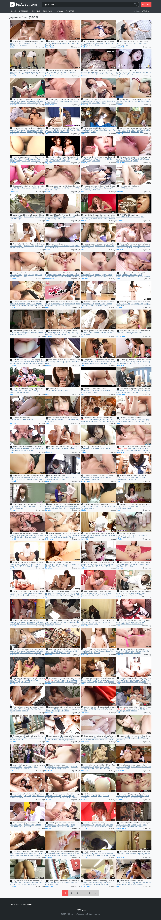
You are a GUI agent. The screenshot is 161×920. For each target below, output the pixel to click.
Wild (104, 421)
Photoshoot (49, 624)
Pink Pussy (96, 161)
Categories (23, 11)
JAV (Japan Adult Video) (134, 450)
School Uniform (137, 624)
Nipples (18, 711)
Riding (108, 884)
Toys (38, 103)
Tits (35, 43)
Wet (126, 43)
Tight (131, 101)
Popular (59, 11)
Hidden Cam (85, 854)
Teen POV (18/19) (25, 593)
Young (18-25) (136, 72)
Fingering (124, 537)
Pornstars (47, 11)
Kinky (88, 334)
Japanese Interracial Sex (89, 738)
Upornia (84, 423)
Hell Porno (49, 539)
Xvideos (12, 47)
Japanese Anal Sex (51, 797)
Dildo (35, 188)
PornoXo (119, 192)
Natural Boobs (125, 161)
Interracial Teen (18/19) (107, 738)
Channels (36, 11)
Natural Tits (68, 101)
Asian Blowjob (107, 74)
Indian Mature (29, 362)
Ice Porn (84, 568)
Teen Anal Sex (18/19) (23, 74)
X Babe (83, 510)
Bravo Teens (121, 828)
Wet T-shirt (120, 43)
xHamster (120, 365)
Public (52, 247)
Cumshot (48, 74)
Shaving (58, 768)
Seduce (90, 653)
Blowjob (65, 390)
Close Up (131, 537)
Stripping (147, 304)
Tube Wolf (14, 192)
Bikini (47, 363)
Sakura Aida (121, 709)
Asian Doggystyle (109, 101)
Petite (83, 43)
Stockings (34, 566)
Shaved (107, 390)
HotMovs (119, 221)
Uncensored (31, 103)
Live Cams (146, 4)
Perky (62, 362)
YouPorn (84, 163)
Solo (118, 305)
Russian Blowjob (66, 854)
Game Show (64, 132)
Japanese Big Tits (61, 419)
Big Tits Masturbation (124, 564)
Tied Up (27, 682)
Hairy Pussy (21, 334)
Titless (97, 535)
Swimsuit (137, 653)
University (87, 190)
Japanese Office (122, 390)
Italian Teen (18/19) (28, 477)
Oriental (24, 276)
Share (107, 767)
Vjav (82, 192)
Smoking (34, 333)
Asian (96, 392)
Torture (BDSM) (136, 825)
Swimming (147, 101)
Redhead (13, 797)
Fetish (47, 421)
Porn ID (119, 105)
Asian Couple (39, 217)
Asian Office (126, 392)
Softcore (129, 217)
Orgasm (58, 448)
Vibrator (40, 132)
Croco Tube (120, 336)
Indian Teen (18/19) (16, 362)
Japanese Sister (15, 477)
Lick (56, 247)
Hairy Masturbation (128, 130)
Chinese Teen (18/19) (23, 363)
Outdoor (13, 392)
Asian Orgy (74, 333)
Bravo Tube (49, 47)
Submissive (143, 43)
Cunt (11, 190)
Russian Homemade (52, 854)
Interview (75, 362)
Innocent (72, 448)
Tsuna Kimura (121, 448)
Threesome (56, 161)
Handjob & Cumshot (95, 768)
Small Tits (84, 45)
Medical (83, 537)
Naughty (84, 624)
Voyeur (47, 479)
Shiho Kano (85, 419)
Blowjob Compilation (69, 855)
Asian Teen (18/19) (16, 43)
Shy (121, 74)
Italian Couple (33, 479)
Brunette (134, 711)
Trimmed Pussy (92, 506)
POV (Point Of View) (17, 595)
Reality (103, 709)
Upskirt (90, 276)
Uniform (109, 130)
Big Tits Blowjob (98, 72)
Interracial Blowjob (87, 740)
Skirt (98, 709)
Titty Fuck (130, 421)
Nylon (127, 45)
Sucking (18, 45)
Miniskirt (19, 392)
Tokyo (94, 190)
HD (125, 740)
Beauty (90, 392)
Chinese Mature (37, 363)
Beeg (118, 76)
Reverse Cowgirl (94, 45)
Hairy (52, 45)
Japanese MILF (86, 72)
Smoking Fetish (25, 333)
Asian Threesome (51, 159)
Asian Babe (35, 72)
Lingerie (61, 740)
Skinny (113, 535)
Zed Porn (48, 799)
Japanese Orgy (50, 333)
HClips (83, 452)
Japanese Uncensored (17, 101)
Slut (111, 333)
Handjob (107, 768)
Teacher (84, 653)
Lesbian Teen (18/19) (128, 884)
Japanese (25, 45)
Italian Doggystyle (21, 479)
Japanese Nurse (86, 333)
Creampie (60, 74)
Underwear (20, 508)
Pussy (57, 43)
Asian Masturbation (123, 132)
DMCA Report (80, 910)
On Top (23, 247)
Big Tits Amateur (99, 680)
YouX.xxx (84, 105)
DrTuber (119, 307)
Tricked (83, 247)
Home (13, 11)
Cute (39, 188)
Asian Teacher (136, 593)
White (47, 362)
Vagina (76, 709)
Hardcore (71, 43)
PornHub (84, 47)
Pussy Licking (128, 74)
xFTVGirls (145, 11)
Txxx (47, 134)
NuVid (47, 192)
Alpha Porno (50, 365)
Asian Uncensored (32, 101)
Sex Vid (48, 684)
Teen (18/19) (49, 43)
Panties (22, 188)
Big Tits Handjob (138, 564)
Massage (90, 537)
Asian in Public (29, 217)
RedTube (13, 857)
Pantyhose (120, 45)
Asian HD (27, 72)
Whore (118, 275)
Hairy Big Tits (30, 304)
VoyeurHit (13, 510)
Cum (54, 74)
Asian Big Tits (29, 43)
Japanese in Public (102, 305)
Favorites (70, 11)
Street (18, 740)
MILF (64, 826)
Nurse (83, 334)
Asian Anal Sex (71, 797)
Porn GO (13, 105)
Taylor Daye (50, 680)
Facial (52, 421)
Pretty (40, 333)
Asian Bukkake (29, 680)
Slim (117, 74)
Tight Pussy (124, 101)
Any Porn (48, 163)
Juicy (145, 738)
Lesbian (140, 884)
